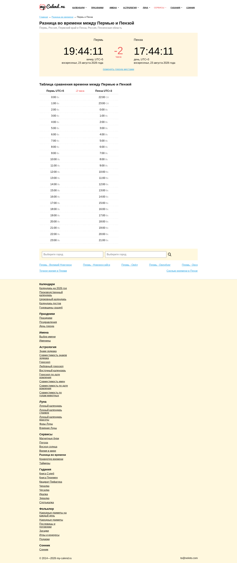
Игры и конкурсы (49, 535)
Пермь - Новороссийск (96, 265)
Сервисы (159, 8)
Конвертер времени (51, 459)
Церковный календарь (52, 299)
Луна (145, 8)
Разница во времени (52, 454)
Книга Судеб (46, 473)
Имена (113, 8)
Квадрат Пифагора (50, 481)
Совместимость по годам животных (50, 394)
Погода (43, 442)
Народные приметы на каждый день (53, 514)
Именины (45, 340)
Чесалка (44, 490)
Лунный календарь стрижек (50, 411)
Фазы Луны (46, 424)
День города (46, 326)
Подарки (44, 539)
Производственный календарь (51, 294)
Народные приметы (51, 519)
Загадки (44, 530)
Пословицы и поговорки (47, 525)
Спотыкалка (46, 502)
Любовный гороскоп (51, 366)
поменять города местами (118, 69)
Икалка (43, 494)
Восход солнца (48, 446)
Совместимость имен (52, 381)
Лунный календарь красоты (50, 418)
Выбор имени (47, 336)
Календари (78, 8)
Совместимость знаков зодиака (53, 356)
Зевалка (44, 498)
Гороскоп (44, 362)
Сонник (190, 8)
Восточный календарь (52, 370)
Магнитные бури (49, 438)
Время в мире (47, 450)
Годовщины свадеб (51, 307)
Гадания (175, 8)
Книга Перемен (48, 477)
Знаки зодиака (48, 351)
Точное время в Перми (53, 270)
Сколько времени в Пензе (182, 270)
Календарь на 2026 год (53, 288)
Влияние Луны (48, 428)
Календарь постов (50, 303)
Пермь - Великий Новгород (55, 265)
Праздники (97, 8)
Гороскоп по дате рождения (49, 376)
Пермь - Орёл (129, 265)
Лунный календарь (50, 405)
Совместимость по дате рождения (53, 387)
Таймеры (44, 463)
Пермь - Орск (190, 265)
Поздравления (48, 322)
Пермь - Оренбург (160, 265)
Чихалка (44, 486)
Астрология (130, 8)
